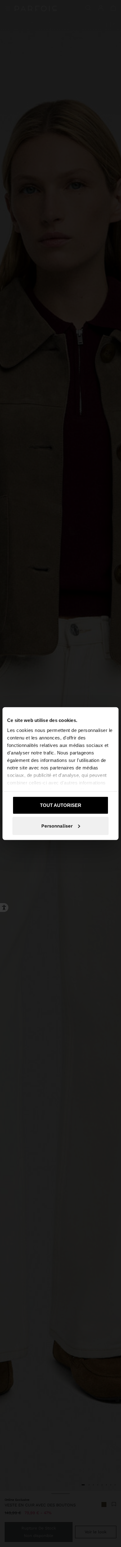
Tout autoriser (60, 805)
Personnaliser (57, 825)
